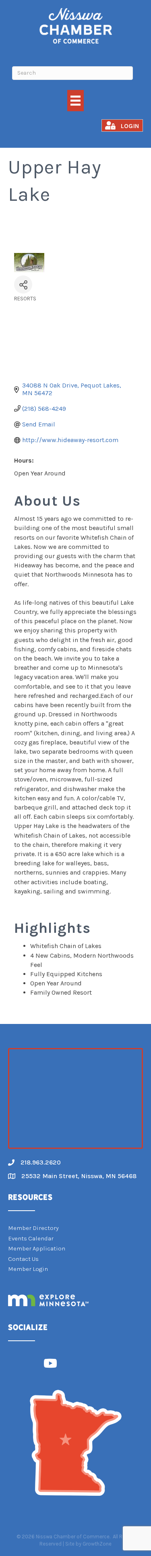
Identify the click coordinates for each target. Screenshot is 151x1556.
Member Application (36, 1248)
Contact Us (23, 1258)
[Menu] (75, 100)
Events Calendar (31, 1238)
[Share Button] (23, 284)
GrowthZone (97, 1544)
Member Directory (33, 1228)
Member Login (28, 1269)
